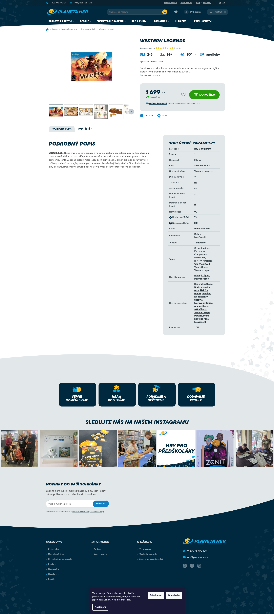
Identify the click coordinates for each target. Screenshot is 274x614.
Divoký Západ (201, 276)
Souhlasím (174, 595)
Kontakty (207, 2)
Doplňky (51, 579)
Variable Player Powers (202, 314)
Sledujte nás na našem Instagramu (137, 422)
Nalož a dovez (201, 292)
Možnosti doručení (158, 103)
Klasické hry (53, 574)
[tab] (85, 129)
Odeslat (100, 503)
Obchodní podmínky (148, 554)
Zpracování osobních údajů (151, 559)
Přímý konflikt (201, 317)
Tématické (200, 243)
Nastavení (100, 607)
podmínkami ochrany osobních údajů (88, 511)
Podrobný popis (149, 75)
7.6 (195, 217)
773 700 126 (197, 551)
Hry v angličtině (202, 149)
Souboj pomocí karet (203, 304)
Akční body (200, 309)
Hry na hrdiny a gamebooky (60, 559)
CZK (223, 3)
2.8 (196, 223)
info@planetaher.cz (197, 557)
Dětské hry (53, 564)
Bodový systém (170, 2)
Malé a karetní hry (56, 554)
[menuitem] (61, 21)
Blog (198, 2)
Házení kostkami (203, 284)
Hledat (164, 11)
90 (195, 212)
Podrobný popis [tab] (62, 129)
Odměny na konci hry (202, 295)
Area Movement (201, 320)
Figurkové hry (54, 569)
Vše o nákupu (186, 2)
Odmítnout (156, 595)
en (195, 182)
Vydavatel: (151, 61)
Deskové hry (53, 549)
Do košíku (207, 94)
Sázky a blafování (199, 301)
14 (195, 177)
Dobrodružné (201, 279)
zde (128, 600)
